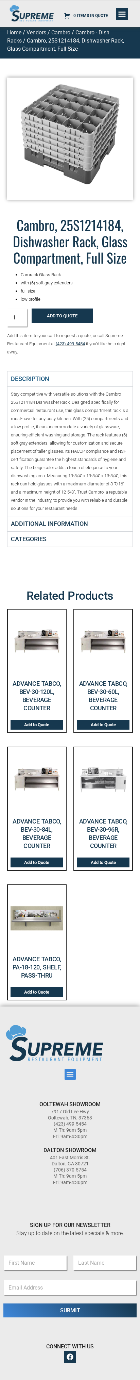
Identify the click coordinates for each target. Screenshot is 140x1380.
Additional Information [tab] (49, 523)
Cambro (60, 32)
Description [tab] (30, 378)
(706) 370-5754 (70, 1170)
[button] (122, 14)
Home (14, 32)
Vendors (36, 32)
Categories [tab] (29, 539)
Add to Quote (62, 315)
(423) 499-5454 (70, 343)
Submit (70, 1310)
